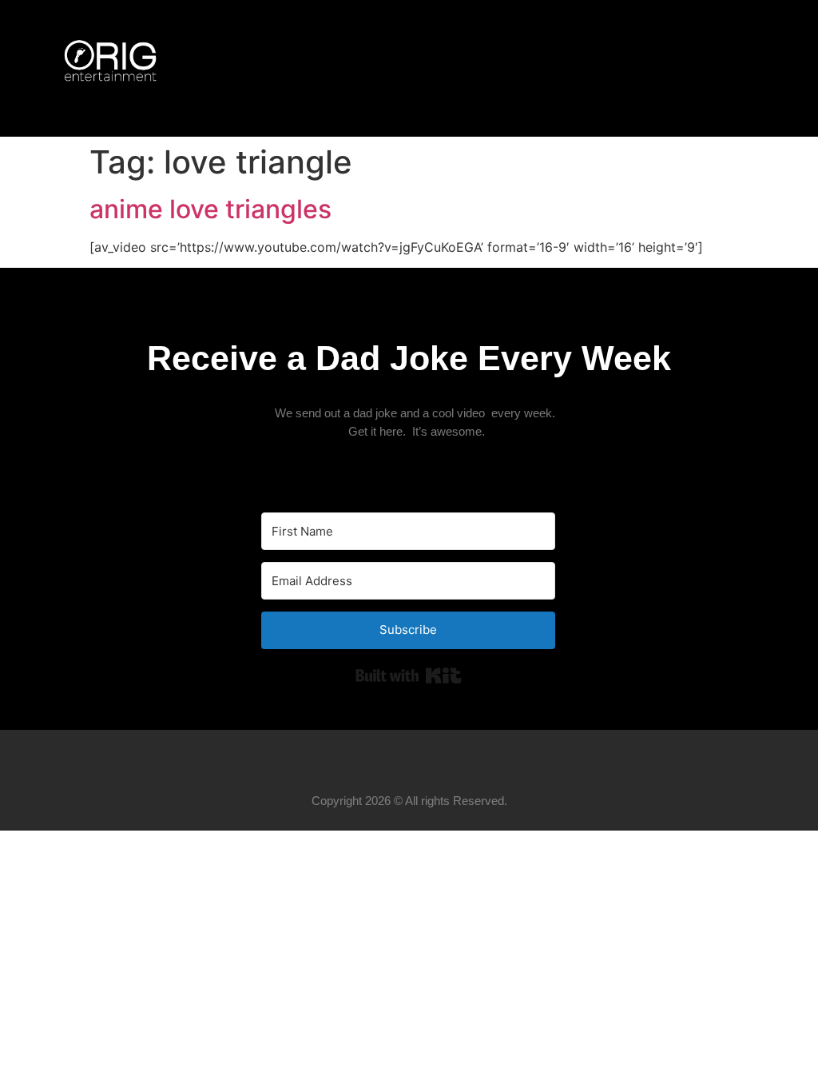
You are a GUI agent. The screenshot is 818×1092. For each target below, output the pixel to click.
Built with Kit (408, 675)
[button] (754, 69)
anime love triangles (210, 209)
